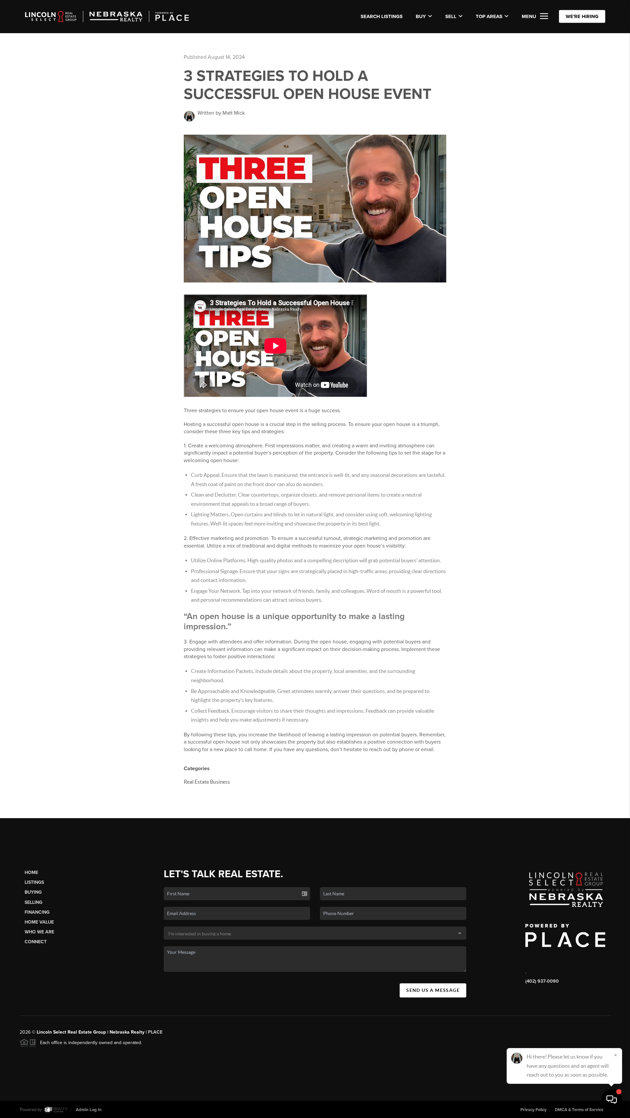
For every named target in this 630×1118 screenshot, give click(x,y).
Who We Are (39, 932)
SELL (450, 16)
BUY (421, 16)
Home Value (39, 922)
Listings (34, 882)
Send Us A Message (433, 990)
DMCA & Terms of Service (579, 1109)
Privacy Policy (533, 1109)
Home (31, 872)
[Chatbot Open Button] (611, 1099)
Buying (33, 892)
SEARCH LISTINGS (382, 16)
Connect (36, 942)
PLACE (155, 1032)
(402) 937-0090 (542, 981)
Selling (33, 902)
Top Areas (489, 16)
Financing (37, 912)
